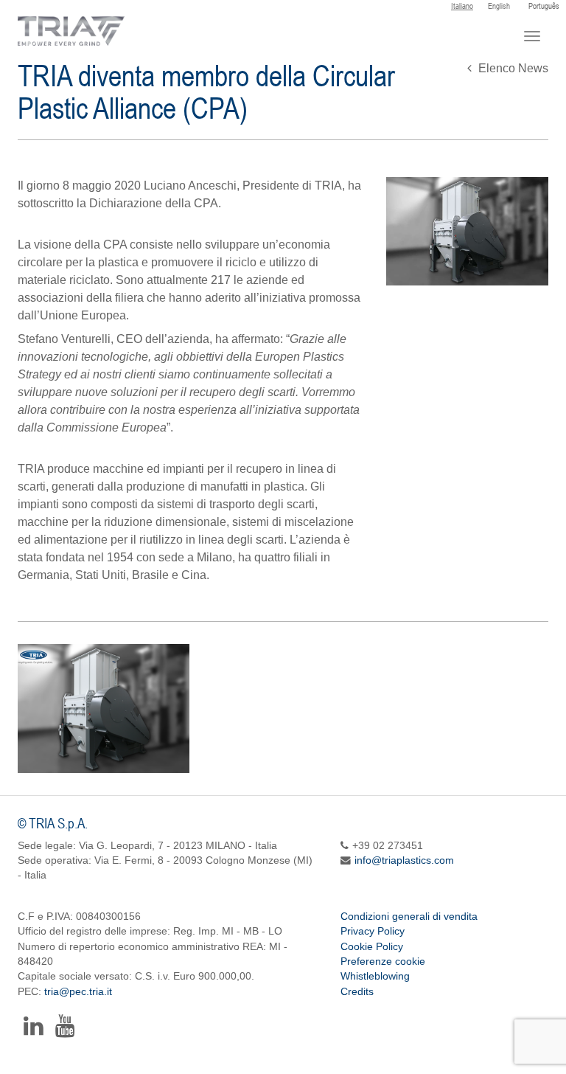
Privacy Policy (372, 931)
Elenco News (511, 68)
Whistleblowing (375, 976)
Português (543, 5)
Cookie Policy (371, 946)
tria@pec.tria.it (78, 991)
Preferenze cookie (382, 961)
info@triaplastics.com (404, 860)
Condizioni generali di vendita (409, 916)
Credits (357, 991)
